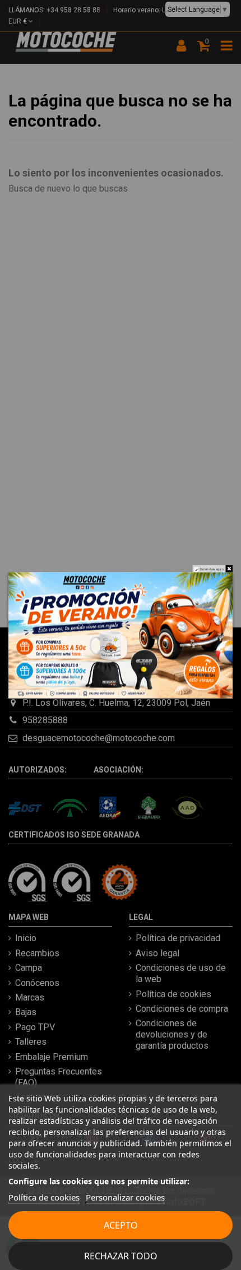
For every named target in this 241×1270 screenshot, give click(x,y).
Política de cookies (44, 1197)
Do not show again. (212, 569)
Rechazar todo (120, 1256)
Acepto (121, 1225)
